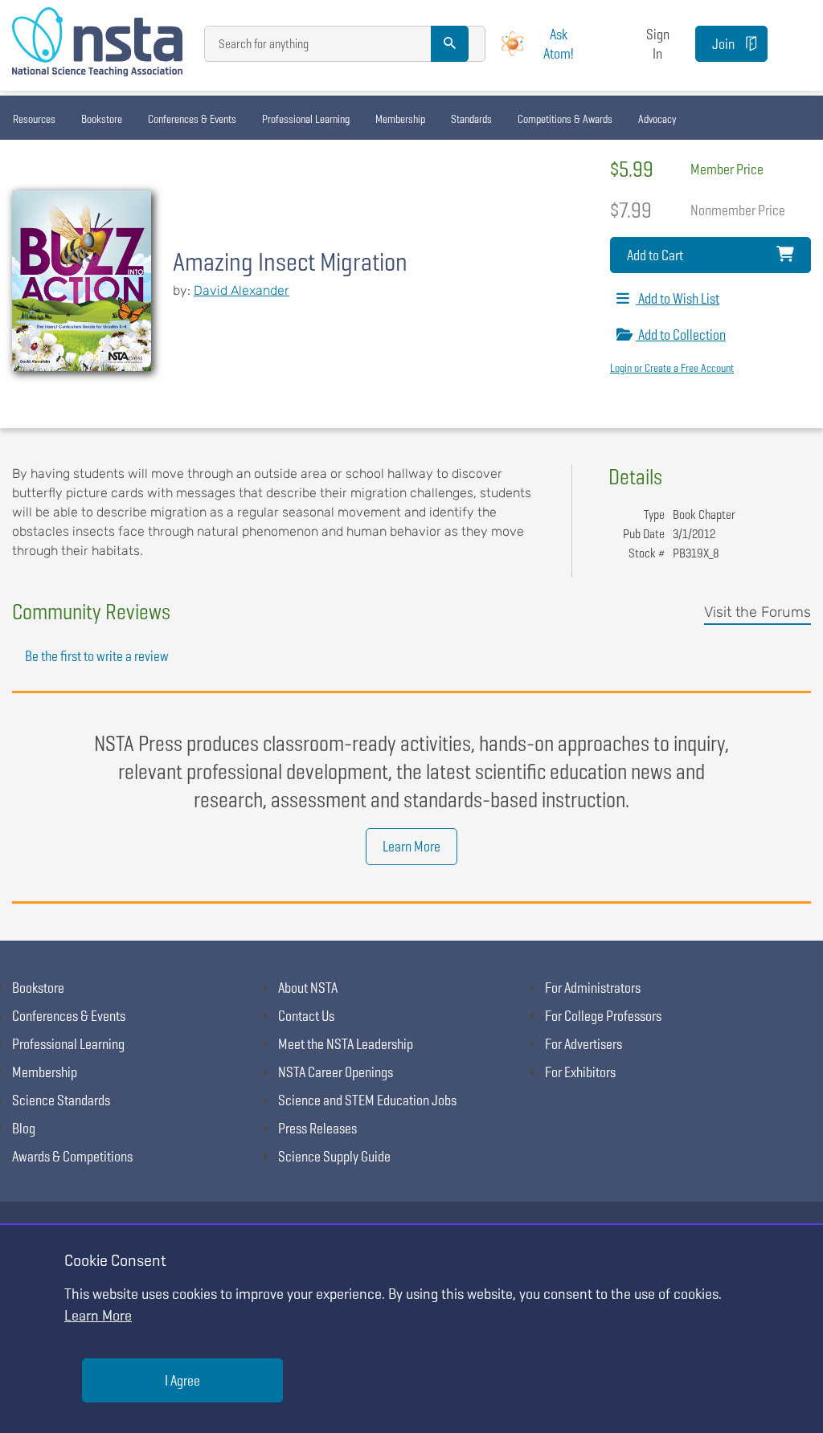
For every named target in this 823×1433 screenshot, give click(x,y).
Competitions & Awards (565, 119)
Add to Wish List (677, 298)
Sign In (657, 43)
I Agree (182, 1380)
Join (723, 44)
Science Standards (61, 1100)
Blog (23, 1128)
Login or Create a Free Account (672, 368)
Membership (400, 119)
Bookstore (101, 119)
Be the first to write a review (97, 656)
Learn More (411, 846)
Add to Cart (655, 255)
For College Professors (603, 1015)
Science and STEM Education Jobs (367, 1100)
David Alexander (241, 290)
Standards (471, 119)
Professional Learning (306, 119)
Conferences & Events (192, 119)
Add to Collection (681, 334)
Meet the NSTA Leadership (345, 1044)
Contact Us (306, 1015)
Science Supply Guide (334, 1156)
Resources (34, 119)
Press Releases (317, 1128)
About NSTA (308, 987)
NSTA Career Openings (335, 1072)
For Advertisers (583, 1044)
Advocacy (657, 119)
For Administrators (593, 987)
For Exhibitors (580, 1072)
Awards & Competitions (72, 1156)
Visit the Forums (757, 612)
